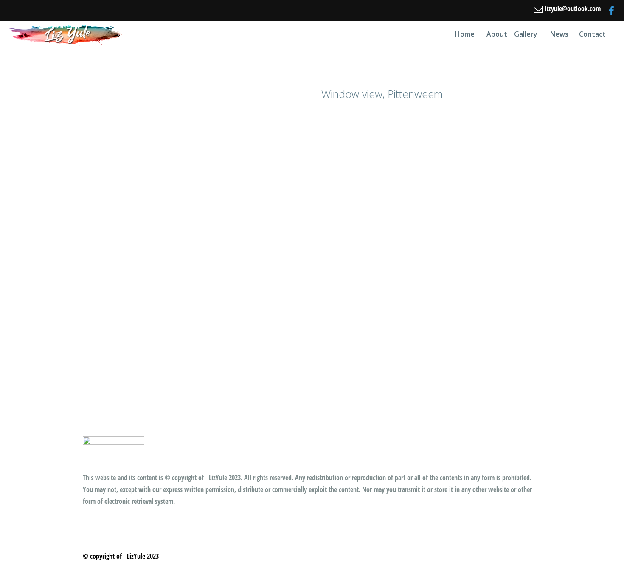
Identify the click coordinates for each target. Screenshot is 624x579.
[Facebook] (611, 11)
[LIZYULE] (66, 34)
